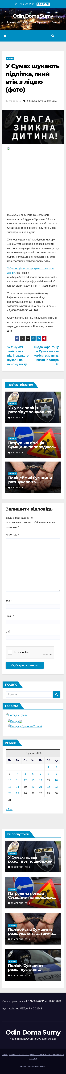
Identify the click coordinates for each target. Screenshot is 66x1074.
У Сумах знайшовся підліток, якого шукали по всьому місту (18, 355)
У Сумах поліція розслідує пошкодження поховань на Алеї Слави (33, 412)
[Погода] (15, 721)
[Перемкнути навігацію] (60, 36)
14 (40, 780)
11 (17, 780)
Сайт (9, 631)
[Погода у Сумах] (16, 715)
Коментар (12, 534)
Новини (10, 58)
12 (25, 780)
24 (9, 793)
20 (33, 787)
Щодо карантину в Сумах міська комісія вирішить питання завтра (46, 353)
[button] (52, 36)
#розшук (52, 101)
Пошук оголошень (37, 1066)
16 (56, 780)
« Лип (9, 809)
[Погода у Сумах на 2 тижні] (25, 726)
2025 (5, 1054)
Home (23, 1066)
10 (9, 780)
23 (56, 787)
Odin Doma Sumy (33, 16)
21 (40, 787)
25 (17, 793)
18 (17, 787)
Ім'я (9, 600)
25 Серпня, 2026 (20, 867)
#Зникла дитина (36, 101)
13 (33, 780)
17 (9, 787)
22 (48, 787)
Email (10, 616)
